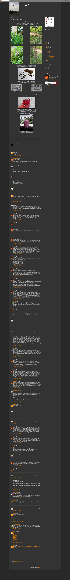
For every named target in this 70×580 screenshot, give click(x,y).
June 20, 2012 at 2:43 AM (17, 275)
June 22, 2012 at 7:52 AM (17, 442)
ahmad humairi (15, 175)
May (48, 60)
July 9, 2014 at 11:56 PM (17, 515)
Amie (14, 348)
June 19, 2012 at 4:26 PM (17, 162)
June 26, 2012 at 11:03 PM (17, 489)
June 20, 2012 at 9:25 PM (17, 345)
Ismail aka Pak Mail (16, 390)
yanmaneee (15, 531)
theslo (14, 545)
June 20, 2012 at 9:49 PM (17, 366)
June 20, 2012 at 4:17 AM (17, 306)
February (48, 64)
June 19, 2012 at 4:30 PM (17, 172)
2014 (47, 43)
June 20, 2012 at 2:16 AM (17, 235)
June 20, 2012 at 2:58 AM (17, 287)
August (48, 52)
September (49, 51)
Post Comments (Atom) (18, 561)
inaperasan (15, 518)
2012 (47, 46)
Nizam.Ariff (15, 187)
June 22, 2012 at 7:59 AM (17, 451)
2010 (47, 68)
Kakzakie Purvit (15, 381)
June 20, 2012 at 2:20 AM (17, 243)
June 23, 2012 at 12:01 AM (17, 458)
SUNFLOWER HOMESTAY (17, 524)
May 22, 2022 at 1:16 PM (17, 548)
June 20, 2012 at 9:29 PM (17, 356)
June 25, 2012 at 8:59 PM (17, 477)
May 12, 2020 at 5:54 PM (17, 528)
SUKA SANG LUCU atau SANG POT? (52, 56)
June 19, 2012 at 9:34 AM (17, 148)
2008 (47, 71)
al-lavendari (15, 165)
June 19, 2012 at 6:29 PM (17, 191)
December (48, 47)
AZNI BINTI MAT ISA (16, 143)
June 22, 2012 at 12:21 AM (17, 406)
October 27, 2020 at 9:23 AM (17, 542)
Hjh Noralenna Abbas (16, 194)
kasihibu (14, 500)
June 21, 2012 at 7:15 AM (17, 401)
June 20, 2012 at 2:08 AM (17, 219)
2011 (47, 67)
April (48, 61)
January (48, 65)
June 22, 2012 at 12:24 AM (17, 423)
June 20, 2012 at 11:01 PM (17, 387)
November (48, 48)
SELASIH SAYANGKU (50, 57)
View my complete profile (52, 78)
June (48, 55)
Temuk (14, 213)
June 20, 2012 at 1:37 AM (17, 210)
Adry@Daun (15, 204)
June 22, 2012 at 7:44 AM (17, 433)
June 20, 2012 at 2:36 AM (17, 265)
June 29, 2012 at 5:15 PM (17, 510)
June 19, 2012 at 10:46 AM (17, 155)
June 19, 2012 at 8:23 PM (17, 201)
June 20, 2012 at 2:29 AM (17, 253)
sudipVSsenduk (15, 492)
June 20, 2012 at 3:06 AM (17, 298)
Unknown (14, 404)
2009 (47, 69)
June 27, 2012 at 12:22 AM (17, 497)
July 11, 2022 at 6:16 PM (17, 556)
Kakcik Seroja (15, 158)
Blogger (39, 567)
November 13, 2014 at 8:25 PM (18, 521)
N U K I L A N (20, 5)
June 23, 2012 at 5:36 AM (17, 465)
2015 (47, 42)
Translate (49, 85)
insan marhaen (15, 454)
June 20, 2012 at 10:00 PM (17, 378)
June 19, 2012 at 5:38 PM (17, 184)
